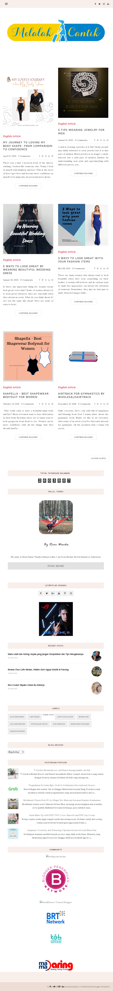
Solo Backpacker (17, 724)
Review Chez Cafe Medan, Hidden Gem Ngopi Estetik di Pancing (38, 669)
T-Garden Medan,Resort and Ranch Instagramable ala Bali (62, 770)
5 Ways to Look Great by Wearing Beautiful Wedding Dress (27, 270)
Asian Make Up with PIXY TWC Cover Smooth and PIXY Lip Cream (62, 815)
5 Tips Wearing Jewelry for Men (81, 131)
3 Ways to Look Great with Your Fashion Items (80, 260)
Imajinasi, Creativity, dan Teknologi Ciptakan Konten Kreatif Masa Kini (62, 830)
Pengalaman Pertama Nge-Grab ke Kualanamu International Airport (62, 785)
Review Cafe (84, 717)
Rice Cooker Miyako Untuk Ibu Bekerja (26, 685)
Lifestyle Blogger (65, 717)
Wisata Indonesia (17, 731)
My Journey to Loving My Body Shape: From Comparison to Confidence (28, 146)
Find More (56, 565)
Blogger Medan (17, 717)
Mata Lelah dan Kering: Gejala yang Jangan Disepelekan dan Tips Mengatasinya (45, 654)
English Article (12, 136)
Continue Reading (28, 186)
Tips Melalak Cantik (39, 724)
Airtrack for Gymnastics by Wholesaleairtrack (81, 395)
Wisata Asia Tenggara (80, 724)
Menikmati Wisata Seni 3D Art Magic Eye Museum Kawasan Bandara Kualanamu (61, 800)
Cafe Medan (35, 717)
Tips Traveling (59, 724)
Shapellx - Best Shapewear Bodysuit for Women (26, 395)
